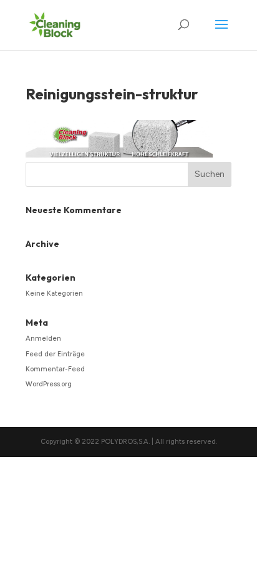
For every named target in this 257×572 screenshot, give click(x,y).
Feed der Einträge (55, 354)
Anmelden (43, 338)
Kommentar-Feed (55, 369)
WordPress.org (49, 384)
